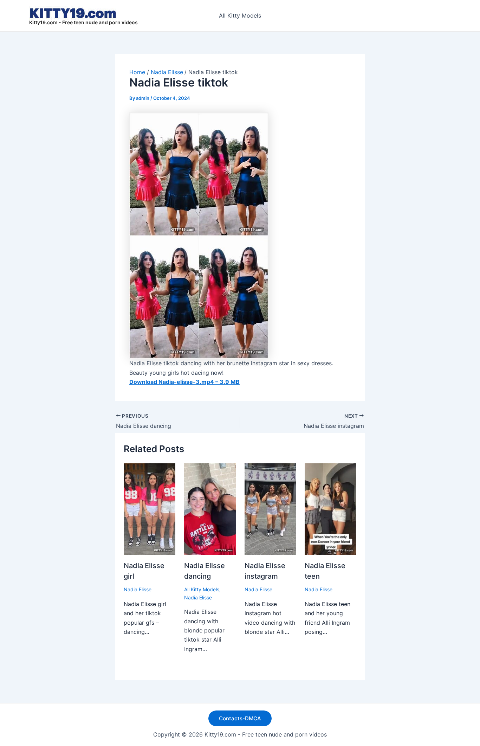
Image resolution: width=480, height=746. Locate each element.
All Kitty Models (240, 15)
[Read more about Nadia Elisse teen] (330, 508)
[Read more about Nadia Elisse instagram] (270, 508)
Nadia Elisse (137, 589)
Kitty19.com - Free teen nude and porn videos (83, 22)
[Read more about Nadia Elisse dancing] (210, 508)
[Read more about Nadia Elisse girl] (149, 508)
